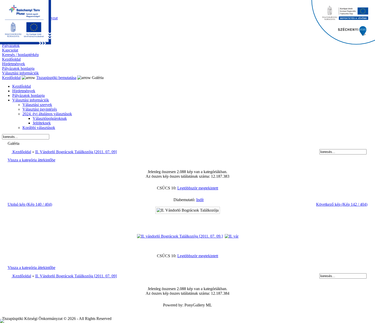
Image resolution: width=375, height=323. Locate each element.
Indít (200, 200)
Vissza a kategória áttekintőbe (31, 160)
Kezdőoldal (11, 59)
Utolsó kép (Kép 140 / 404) (30, 204)
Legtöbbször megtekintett (197, 188)
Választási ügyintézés (39, 109)
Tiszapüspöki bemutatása (56, 77)
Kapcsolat (10, 50)
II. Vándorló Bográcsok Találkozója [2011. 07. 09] (76, 152)
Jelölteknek (42, 123)
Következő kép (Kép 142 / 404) (341, 204)
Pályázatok (11, 45)
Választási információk (20, 73)
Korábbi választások (38, 127)
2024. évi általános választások (47, 114)
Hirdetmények (13, 64)
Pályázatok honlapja (18, 68)
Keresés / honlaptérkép (20, 55)
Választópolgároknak (50, 118)
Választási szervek (37, 104)
